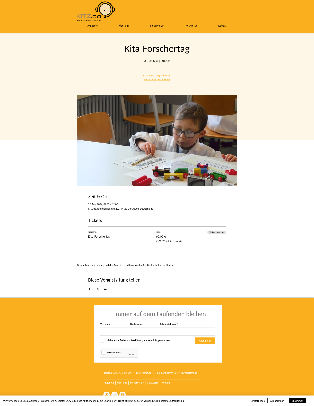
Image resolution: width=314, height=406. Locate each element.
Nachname (136, 324)
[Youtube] (122, 395)
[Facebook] (106, 395)
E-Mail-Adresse (168, 324)
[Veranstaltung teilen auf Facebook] (89, 289)
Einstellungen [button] (258, 400)
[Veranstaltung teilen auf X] (97, 289)
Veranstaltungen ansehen (157, 79)
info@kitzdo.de (143, 373)
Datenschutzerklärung (172, 400)
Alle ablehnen (277, 400)
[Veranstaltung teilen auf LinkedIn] (105, 289)
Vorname (105, 324)
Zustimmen (297, 400)
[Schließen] (310, 400)
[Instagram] (114, 395)
